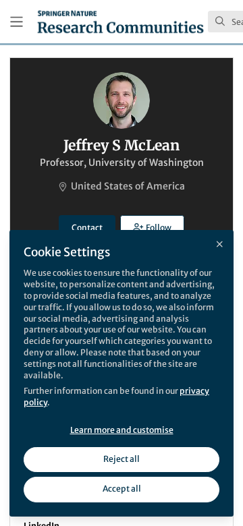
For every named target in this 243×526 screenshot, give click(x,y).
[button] (152, 227)
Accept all (122, 489)
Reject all (121, 459)
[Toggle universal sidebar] (16, 21)
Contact (87, 228)
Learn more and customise (121, 430)
